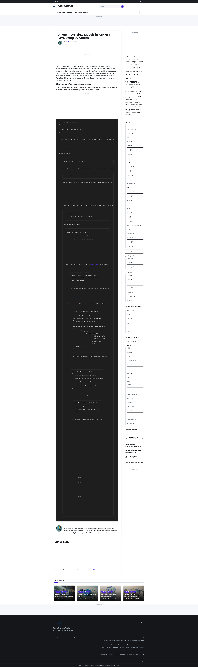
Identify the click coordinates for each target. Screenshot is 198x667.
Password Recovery (106, 647)
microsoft (128, 100)
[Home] (54, 12)
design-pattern (129, 89)
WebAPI (129, 242)
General (129, 196)
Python (128, 319)
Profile (80, 12)
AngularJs (129, 258)
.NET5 (128, 137)
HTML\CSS (129, 310)
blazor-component (133, 71)
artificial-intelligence (131, 59)
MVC (128, 212)
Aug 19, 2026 (106, 598)
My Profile (135, 644)
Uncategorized (130, 429)
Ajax (128, 162)
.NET (126, 122)
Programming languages (133, 306)
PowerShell (130, 406)
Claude (129, 364)
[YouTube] (137, 1)
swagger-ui (132, 106)
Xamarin (129, 246)
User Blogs (141, 651)
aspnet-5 (128, 62)
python (137, 104)
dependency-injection (131, 87)
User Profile (135, 658)
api (131, 56)
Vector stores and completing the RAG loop (133, 445)
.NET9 (128, 154)
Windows (129, 423)
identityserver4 (133, 94)
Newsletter (141, 644)
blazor (136, 67)
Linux (128, 381)
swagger (127, 106)
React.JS (129, 263)
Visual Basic (130, 233)
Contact (85, 12)
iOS (128, 377)
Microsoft (129, 296)
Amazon (129, 275)
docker (136, 89)
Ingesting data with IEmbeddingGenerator (132, 457)
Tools (127, 345)
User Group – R (106, 658)
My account (129, 644)
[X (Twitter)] (130, 1)
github (127, 94)
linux (132, 97)
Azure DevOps (130, 360)
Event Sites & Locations (114, 640)
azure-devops (135, 64)
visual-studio (137, 106)
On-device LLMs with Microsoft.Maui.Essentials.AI (134, 438)
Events (129, 640)
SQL (128, 217)
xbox (139, 112)
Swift (128, 331)
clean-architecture (130, 84)
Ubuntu (130, 384)
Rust (128, 327)
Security (129, 411)
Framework (130, 192)
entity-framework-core (131, 91)
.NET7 (128, 146)
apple (134, 56)
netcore (127, 104)
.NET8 (128, 150)
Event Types (123, 640)
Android (129, 352)
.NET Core (129, 125)
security (141, 104)
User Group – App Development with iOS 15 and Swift (113, 654)
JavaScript (128, 256)
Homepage (109, 644)
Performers (115, 647)
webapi (128, 110)
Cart (123, 637)
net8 (138, 102)
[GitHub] (122, 1)
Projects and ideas (131, 337)
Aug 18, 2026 (129, 598)
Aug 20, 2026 (83, 598)
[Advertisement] (99, 21)
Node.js (129, 398)
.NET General (130, 129)
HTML (128, 200)
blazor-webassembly (132, 80)
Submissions (123, 651)
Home (103, 637)
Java (128, 314)
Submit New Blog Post (133, 651)
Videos (142, 661)
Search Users (136, 647)
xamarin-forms (135, 112)
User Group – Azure (130, 654)
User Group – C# (140, 654)
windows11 (128, 112)
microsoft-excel (136, 99)
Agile (128, 158)
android (127, 57)
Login (118, 644)
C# (127, 179)
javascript (127, 97)
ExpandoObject (94, 264)
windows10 (136, 109)
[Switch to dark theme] (142, 12)
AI (127, 348)
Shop (75, 12)
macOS (135, 97)
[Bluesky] (140, 1)
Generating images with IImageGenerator (133, 451)
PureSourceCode (66, 5)
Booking (118, 637)
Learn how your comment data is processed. (90, 570)
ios (140, 94)
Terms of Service (112, 665)
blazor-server (131, 74)
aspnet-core (137, 61)
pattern (133, 104)
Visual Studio (130, 238)
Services (142, 647)
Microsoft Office (131, 394)
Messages (123, 644)
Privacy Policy (122, 647)
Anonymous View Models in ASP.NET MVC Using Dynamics (84, 36)
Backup (113, 637)
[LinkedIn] (133, 1)
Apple (128, 279)
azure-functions (129, 68)
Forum (59, 12)
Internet (129, 292)
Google (129, 288)
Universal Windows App (133, 225)
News (127, 273)
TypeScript (129, 267)
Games (127, 252)
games (140, 91)
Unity (128, 415)
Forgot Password (136, 640)
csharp (138, 85)
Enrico (67, 41)
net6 (134, 102)
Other (128, 300)
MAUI (128, 208)
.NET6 (128, 141)
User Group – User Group (125, 658)
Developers (130, 183)
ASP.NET (129, 166)
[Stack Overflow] (126, 1)
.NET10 (129, 133)
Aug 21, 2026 (60, 598)
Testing (129, 221)
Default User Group (139, 637)
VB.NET (129, 229)
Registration (129, 647)
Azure (128, 171)
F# (127, 187)
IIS (127, 204)
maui (140, 96)
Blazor (128, 175)
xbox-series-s (128, 114)
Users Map (141, 658)
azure (127, 64)
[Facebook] (144, 1)
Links (63, 12)
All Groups (108, 637)
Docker (128, 369)
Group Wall (103, 644)
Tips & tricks (129, 341)
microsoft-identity (128, 102)
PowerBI (129, 402)
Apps (128, 283)
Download (69, 12)
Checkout (127, 637)
